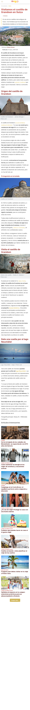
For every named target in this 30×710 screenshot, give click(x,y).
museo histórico (14, 308)
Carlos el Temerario (19, 227)
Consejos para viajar (7, 463)
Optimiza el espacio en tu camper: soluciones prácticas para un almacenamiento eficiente (13, 594)
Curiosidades (4, 6)
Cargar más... (15, 600)
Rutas (10, 6)
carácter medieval (20, 82)
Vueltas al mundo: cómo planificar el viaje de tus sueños (14, 552)
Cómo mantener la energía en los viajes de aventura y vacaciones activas (12, 466)
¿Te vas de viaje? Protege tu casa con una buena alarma (14, 510)
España (3, 440)
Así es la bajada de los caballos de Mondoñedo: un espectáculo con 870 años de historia (14, 444)
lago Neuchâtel (21, 371)
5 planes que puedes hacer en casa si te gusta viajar (14, 531)
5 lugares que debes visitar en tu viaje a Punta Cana (14, 572)
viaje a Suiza (22, 281)
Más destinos (4, 570)
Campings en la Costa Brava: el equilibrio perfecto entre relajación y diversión (14, 489)
